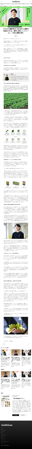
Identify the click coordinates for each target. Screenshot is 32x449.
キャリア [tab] (13, 5)
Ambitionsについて (3, 429)
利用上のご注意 (2, 438)
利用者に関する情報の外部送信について (5, 441)
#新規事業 (19, 3)
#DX (10, 3)
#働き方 (13, 3)
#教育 (5, 3)
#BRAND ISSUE (2, 3)
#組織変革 (16, 3)
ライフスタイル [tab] (9, 5)
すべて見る (30, 369)
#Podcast (8, 3)
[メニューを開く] (1, 1)
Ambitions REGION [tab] (2, 5)
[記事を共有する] (28, 344)
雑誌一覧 (2, 432)
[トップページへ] (16, 1)
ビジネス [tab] (6, 5)
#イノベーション (28, 3)
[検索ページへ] (30, 1)
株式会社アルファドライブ (4, 435)
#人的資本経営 (23, 3)
